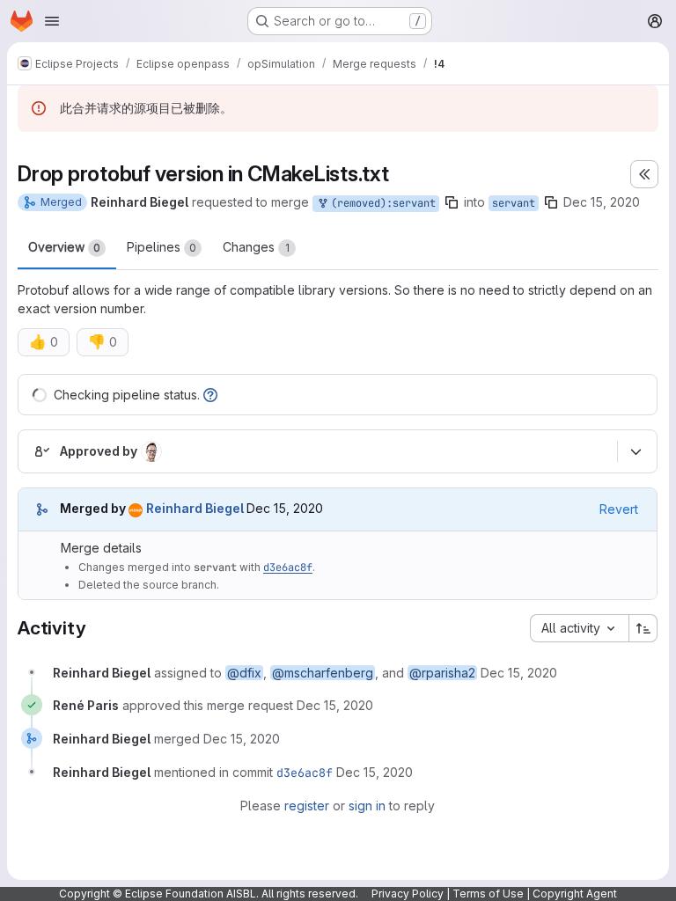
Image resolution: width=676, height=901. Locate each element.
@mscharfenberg (322, 672)
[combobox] (579, 628)
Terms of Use (488, 893)
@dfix (244, 672)
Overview (64, 246)
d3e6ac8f (287, 567)
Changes (256, 246)
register (306, 805)
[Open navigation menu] (52, 21)
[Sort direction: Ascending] (643, 628)
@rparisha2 (442, 672)
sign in (367, 805)
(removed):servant (380, 203)
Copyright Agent (575, 893)
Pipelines (161, 246)
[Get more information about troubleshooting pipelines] (210, 394)
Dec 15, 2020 (601, 201)
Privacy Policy (407, 893)
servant (513, 203)
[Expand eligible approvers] (635, 451)
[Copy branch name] (451, 202)
